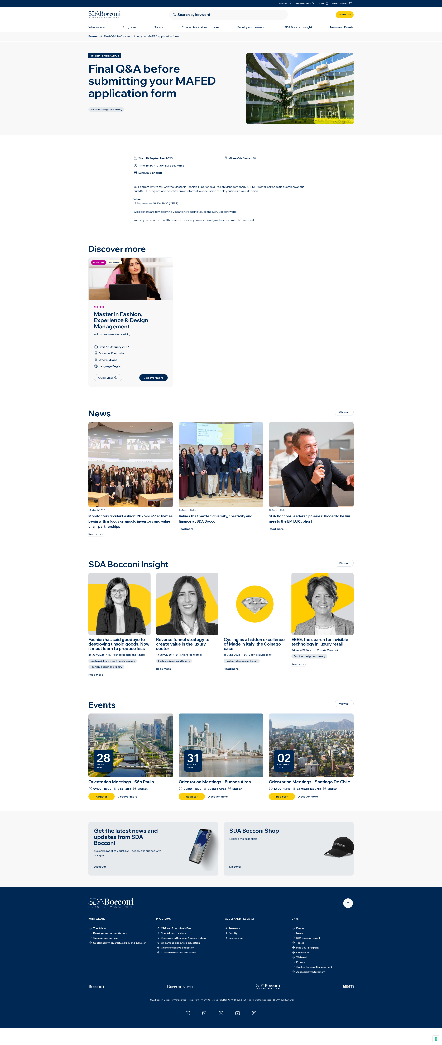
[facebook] (187, 1013)
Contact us (345, 15)
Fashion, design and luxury (106, 666)
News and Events (342, 27)
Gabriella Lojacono (260, 654)
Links (295, 918)
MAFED (99, 307)
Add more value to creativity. (112, 334)
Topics (159, 27)
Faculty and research (251, 27)
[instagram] (254, 1013)
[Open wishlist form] (221, 1037)
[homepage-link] (104, 14)
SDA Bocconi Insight (298, 27)
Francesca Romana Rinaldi (129, 654)
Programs (129, 27)
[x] (204, 1013)
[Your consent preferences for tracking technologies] (436, 1039)
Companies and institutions (200, 27)
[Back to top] (348, 903)
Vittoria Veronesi (327, 650)
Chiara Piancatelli (191, 654)
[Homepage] (111, 903)
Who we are (96, 27)
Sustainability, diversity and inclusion (112, 660)
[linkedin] (221, 1013)
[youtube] (237, 1013)
